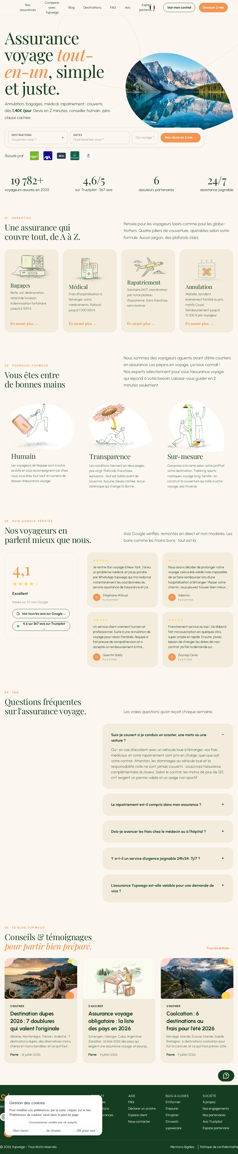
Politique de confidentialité (219, 1147)
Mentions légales (182, 1147)
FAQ (113, 8)
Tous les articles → (220, 948)
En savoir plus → (24, 323)
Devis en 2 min (213, 8)
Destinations (92, 8)
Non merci (20, 1130)
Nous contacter (139, 1122)
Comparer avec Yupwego (52, 7)
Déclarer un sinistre (142, 1109)
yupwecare (173, 1128)
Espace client (137, 1115)
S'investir (171, 1122)
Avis (127, 8)
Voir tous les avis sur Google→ (44, 614)
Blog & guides (177, 1096)
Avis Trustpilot (212, 1122)
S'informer (173, 1102)
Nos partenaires (214, 1115)
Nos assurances (28, 7)
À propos (209, 1102)
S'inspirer (172, 1115)
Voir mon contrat (179, 8)
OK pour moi (86, 1130)
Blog (71, 8)
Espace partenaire (216, 1128)
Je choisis (53, 1130)
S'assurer (171, 1109)
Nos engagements (216, 1109)
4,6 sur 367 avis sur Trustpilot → (44, 626)
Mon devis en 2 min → (181, 137)
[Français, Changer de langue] (152, 7)
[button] (226, 1075)
